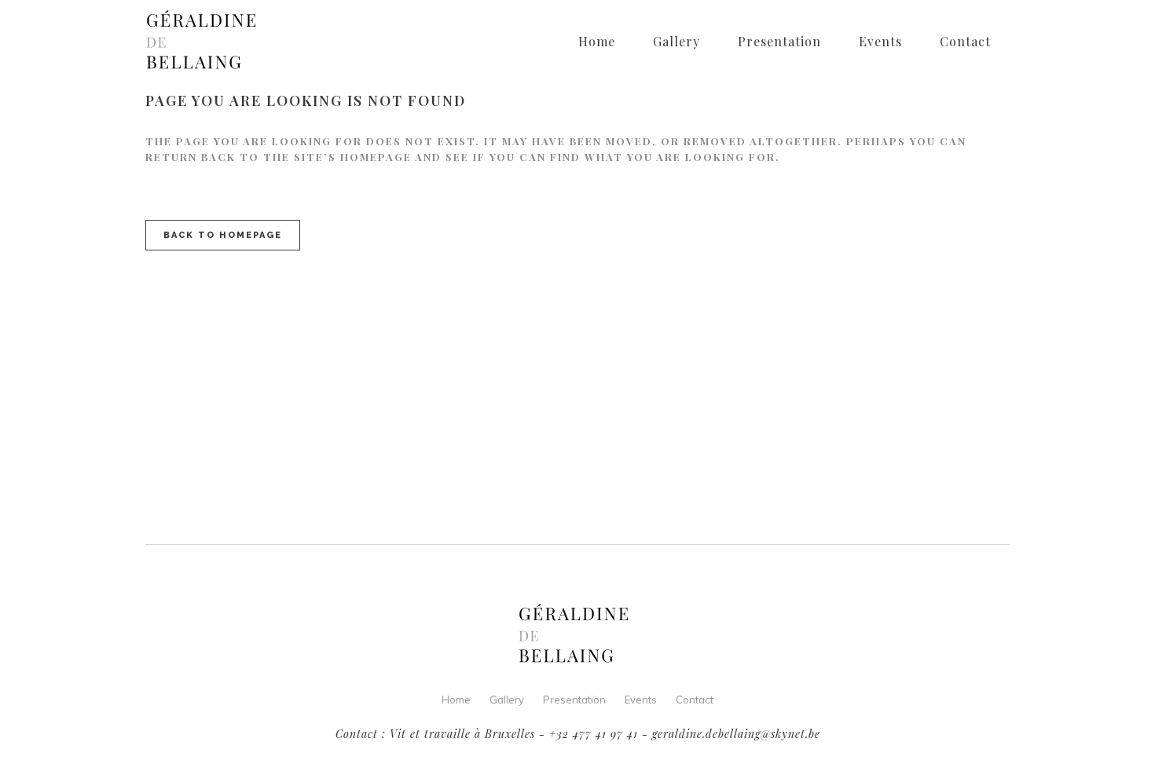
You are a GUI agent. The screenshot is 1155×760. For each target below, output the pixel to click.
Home (456, 699)
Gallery (507, 699)
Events (641, 699)
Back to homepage (222, 235)
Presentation (574, 699)
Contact (694, 699)
